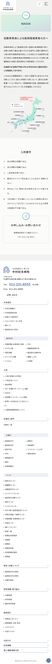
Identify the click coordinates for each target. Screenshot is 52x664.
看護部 (7, 539)
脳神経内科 (9, 445)
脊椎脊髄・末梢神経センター (15, 518)
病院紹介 (7, 613)
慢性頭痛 (8, 352)
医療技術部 (9, 548)
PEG (29, 344)
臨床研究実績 (10, 603)
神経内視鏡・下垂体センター (15, 514)
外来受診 (7, 302)
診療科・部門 (9, 419)
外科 (6, 453)
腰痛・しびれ (32, 357)
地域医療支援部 (11, 552)
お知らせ (7, 640)
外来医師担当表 (11, 312)
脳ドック (8, 325)
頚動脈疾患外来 (33, 348)
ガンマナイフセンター (12, 493)
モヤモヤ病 (9, 348)
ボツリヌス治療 (10, 357)
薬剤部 (7, 544)
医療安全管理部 (11, 535)
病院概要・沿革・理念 (12, 623)
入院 (5, 370)
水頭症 (30, 361)
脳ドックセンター (11, 527)
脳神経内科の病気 (12, 576)
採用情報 (7, 645)
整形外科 (8, 449)
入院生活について (11, 380)
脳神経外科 (9, 441)
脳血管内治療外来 (34, 352)
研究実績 (8, 599)
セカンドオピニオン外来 (13, 321)
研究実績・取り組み (12, 589)
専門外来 (9, 338)
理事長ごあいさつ (11, 619)
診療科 (8, 435)
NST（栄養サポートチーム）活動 (16, 388)
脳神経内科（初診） (12, 329)
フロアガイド (9, 627)
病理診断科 (31, 453)
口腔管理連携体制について (15, 410)
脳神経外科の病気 (12, 571)
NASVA (7, 393)
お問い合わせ (12, 295)
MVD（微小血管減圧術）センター (16, 510)
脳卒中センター (10, 481)
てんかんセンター (11, 506)
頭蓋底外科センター (12, 489)
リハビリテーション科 (34, 449)
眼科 (6, 462)
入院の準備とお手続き (13, 376)
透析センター (10, 502)
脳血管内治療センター (13, 497)
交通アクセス (10, 631)
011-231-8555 (20, 284)
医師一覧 (8, 531)
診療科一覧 (8, 425)
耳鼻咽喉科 (9, 466)
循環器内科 (9, 458)
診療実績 (8, 595)
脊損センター (10, 523)
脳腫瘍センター (10, 485)
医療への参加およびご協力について (16, 403)
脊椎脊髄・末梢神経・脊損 (14, 344)
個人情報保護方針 (11, 650)
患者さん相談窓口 (11, 317)
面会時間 (8, 384)
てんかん (8, 361)
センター (9, 475)
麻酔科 (30, 441)
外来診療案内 (10, 308)
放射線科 (30, 445)
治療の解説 (9, 580)
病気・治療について (11, 566)
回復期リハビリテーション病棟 (16, 397)
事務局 (7, 556)
